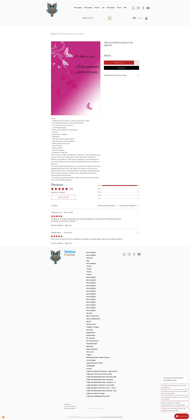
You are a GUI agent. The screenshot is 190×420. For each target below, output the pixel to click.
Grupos (89, 368)
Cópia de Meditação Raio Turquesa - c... (93, 382)
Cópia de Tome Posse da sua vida (93, 374)
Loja (87, 261)
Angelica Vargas (92, 327)
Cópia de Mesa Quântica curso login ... (93, 385)
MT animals (90, 338)
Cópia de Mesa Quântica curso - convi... (93, 388)
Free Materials (91, 343)
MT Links (89, 313)
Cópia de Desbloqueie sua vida (93, 396)
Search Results (92, 349)
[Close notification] (187, 376)
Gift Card (89, 352)
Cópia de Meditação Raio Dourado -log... (93, 390)
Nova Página (91, 296)
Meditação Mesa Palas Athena (93, 357)
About (88, 321)
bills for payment (92, 316)
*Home (89, 266)
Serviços (89, 258)
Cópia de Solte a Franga (93, 393)
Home (53, 34)
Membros (89, 346)
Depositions (90, 332)
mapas (89, 355)
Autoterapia (91, 360)
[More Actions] (138, 212)
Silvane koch (91, 324)
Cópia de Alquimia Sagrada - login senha (93, 371)
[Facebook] (143, 8)
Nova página (91, 252)
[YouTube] (148, 8)
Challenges (90, 366)
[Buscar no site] (109, 18)
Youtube (89, 330)
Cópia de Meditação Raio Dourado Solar (93, 377)
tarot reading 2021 (93, 319)
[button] (146, 18)
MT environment (92, 341)
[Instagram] (138, 8)
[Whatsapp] (133, 8)
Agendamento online (93, 363)
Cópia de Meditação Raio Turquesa (93, 379)
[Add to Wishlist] (137, 63)
